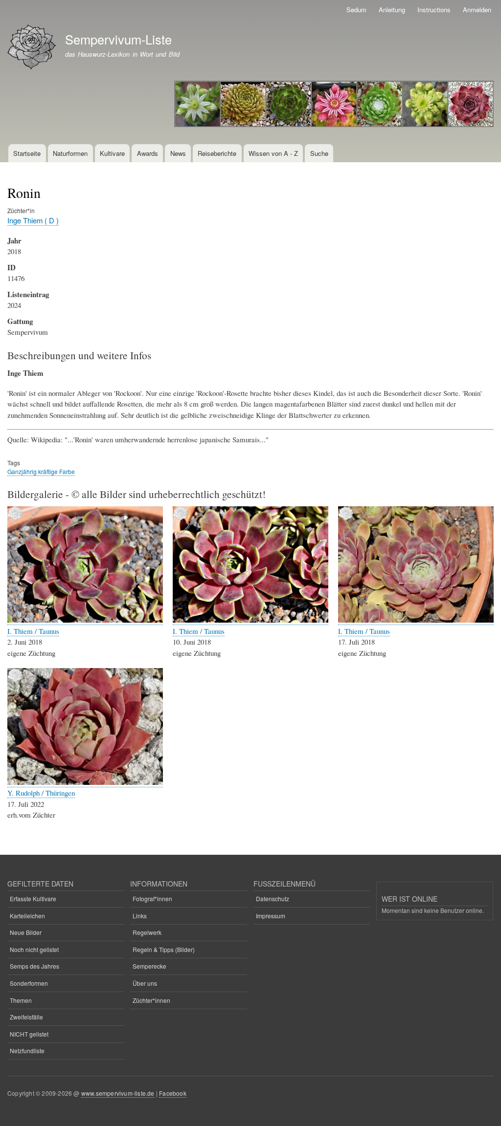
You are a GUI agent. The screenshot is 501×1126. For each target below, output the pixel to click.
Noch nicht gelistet (34, 949)
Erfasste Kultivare (33, 898)
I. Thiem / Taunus (33, 631)
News (178, 153)
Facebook (172, 1093)
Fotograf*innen (152, 898)
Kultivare (112, 153)
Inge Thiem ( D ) (33, 220)
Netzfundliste (27, 1050)
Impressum (270, 915)
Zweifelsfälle (26, 1017)
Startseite (27, 153)
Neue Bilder (26, 932)
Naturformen (70, 153)
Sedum (356, 9)
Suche (319, 153)
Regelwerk (147, 932)
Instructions (434, 9)
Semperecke (149, 966)
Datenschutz (272, 898)
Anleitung (392, 9)
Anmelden (477, 9)
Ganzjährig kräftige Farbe (41, 471)
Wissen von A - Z (273, 153)
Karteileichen (27, 915)
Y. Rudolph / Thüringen (41, 793)
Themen (21, 1000)
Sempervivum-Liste (118, 39)
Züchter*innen (151, 1000)
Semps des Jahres (34, 966)
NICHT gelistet (29, 1034)
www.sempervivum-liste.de (118, 1093)
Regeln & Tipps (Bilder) (164, 949)
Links (140, 915)
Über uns (145, 983)
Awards (147, 153)
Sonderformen (29, 983)
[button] (85, 620)
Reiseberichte (217, 153)
